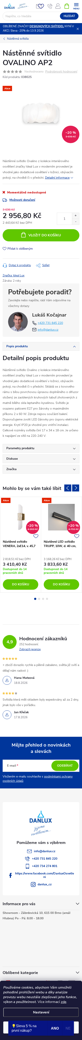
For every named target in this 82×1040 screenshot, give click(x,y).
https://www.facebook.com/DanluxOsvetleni (44, 875)
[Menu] (76, 6)
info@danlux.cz (48, 330)
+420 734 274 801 (44, 866)
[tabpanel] (20, 544)
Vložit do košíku (44, 235)
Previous (67, 487)
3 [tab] (43, 599)
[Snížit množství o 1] (75, 222)
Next (75, 487)
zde (63, 1001)
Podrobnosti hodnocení (61, 72)
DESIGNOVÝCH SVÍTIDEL (47, 26)
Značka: (13, 276)
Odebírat (65, 766)
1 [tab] (35, 599)
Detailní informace (57, 178)
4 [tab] (47, 599)
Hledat (69, 16)
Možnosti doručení (22, 200)
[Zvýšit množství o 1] (75, 216)
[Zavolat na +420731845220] (50, 6)
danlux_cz (45, 884)
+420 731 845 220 (50, 323)
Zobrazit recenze (30, 649)
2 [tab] (39, 599)
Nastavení (41, 1012)
